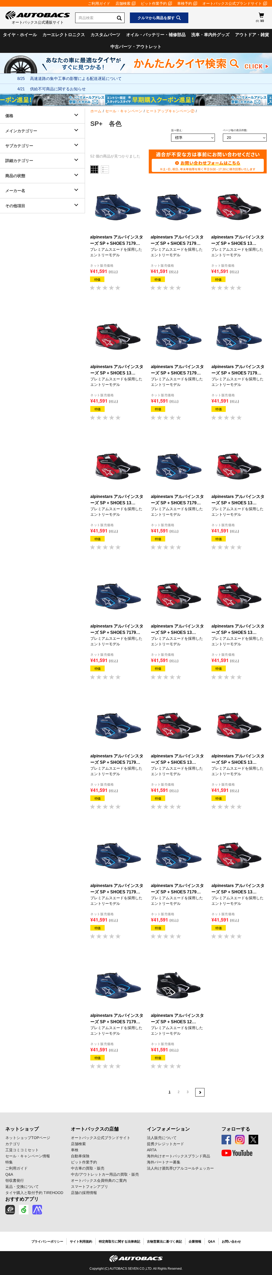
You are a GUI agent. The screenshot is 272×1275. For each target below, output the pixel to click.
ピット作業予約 (154, 3)
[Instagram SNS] (240, 1139)
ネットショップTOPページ (27, 1138)
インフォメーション (168, 1129)
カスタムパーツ (105, 34)
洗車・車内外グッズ (210, 34)
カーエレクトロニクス (63, 34)
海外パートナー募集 (163, 1162)
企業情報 (195, 1241)
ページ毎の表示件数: (235, 130)
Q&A (9, 1174)
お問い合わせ (231, 1241)
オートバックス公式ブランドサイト (232, 3)
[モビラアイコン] (37, 1209)
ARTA (151, 1150)
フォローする (236, 1129)
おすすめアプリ (22, 1199)
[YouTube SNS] (237, 1153)
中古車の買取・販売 (87, 1168)
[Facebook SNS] (226, 1139)
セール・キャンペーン (123, 111)
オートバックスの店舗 (95, 1129)
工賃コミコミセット (22, 1150)
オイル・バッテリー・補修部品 (156, 34)
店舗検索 (123, 3)
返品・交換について (22, 1186)
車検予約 (184, 3)
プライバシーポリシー (47, 1241)
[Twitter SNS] (253, 1139)
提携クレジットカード (165, 1144)
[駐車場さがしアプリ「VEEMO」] (23, 1209)
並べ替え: (176, 130)
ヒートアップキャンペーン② (170, 111)
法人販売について (162, 1138)
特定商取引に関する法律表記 (119, 1241)
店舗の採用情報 (84, 1193)
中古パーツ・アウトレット (136, 46)
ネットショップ (22, 1129)
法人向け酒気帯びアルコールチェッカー (180, 1168)
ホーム (95, 111)
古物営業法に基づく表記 (164, 1241)
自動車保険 (80, 1156)
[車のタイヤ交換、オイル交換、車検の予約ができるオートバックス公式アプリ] (10, 1209)
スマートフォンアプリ (89, 1186)
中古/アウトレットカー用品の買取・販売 (105, 1174)
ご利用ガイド (99, 3)
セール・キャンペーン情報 (27, 1156)
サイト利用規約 (81, 1241)
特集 (9, 1162)
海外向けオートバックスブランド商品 (178, 1156)
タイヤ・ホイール (20, 34)
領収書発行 (14, 1180)
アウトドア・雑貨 (252, 34)
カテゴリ (12, 1144)
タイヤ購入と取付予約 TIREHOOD (34, 1193)
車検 (74, 1150)
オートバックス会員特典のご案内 (99, 1180)
